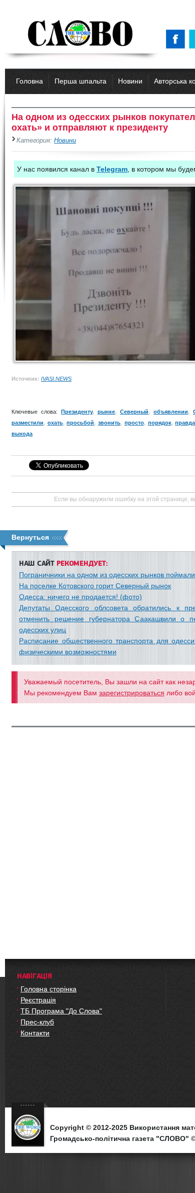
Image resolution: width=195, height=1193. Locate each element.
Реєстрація (38, 1000)
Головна (29, 81)
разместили (28, 423)
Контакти (35, 1033)
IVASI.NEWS (56, 379)
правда (185, 423)
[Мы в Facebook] (177, 39)
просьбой (80, 423)
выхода (22, 434)
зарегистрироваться (131, 693)
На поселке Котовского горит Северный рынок (95, 586)
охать (55, 423)
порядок (160, 423)
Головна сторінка (48, 989)
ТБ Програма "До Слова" (61, 1011)
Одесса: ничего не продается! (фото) (80, 597)
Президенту (76, 412)
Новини (130, 81)
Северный (134, 412)
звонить (109, 423)
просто (134, 423)
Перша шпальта (80, 81)
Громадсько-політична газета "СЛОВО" (81, 34)
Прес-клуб (37, 1022)
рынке (106, 412)
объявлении (171, 412)
